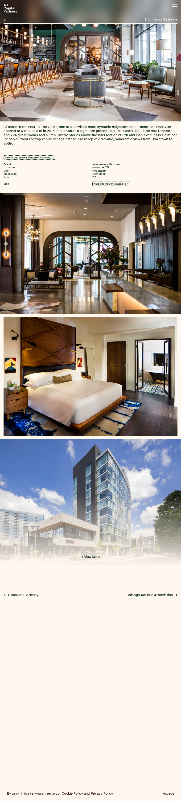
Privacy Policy (101, 794)
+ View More (90, 557)
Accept (168, 794)
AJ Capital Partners (10, 8)
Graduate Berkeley (21, 595)
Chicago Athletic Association (152, 595)
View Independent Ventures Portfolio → (29, 157)
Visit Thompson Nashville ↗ (111, 183)
